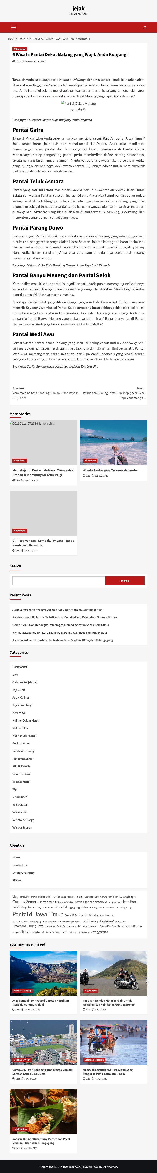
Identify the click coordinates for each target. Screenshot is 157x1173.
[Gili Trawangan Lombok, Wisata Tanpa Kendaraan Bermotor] (43, 513)
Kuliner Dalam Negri (25, 720)
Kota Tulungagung (68, 907)
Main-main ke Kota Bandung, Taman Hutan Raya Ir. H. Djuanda (68, 265)
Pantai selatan (49, 921)
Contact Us (19, 865)
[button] (13, 27)
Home (16, 857)
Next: (114, 393)
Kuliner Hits (20, 728)
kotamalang (34, 907)
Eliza (18, 61)
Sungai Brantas (133, 926)
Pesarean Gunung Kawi (27, 926)
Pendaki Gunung (23, 751)
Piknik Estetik (21, 766)
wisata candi (38, 932)
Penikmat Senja (22, 758)
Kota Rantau (48, 907)
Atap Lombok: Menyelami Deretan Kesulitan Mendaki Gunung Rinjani (57, 609)
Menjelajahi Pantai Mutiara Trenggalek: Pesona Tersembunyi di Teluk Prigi (43, 472)
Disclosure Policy (23, 872)
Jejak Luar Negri (22, 705)
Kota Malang (19, 907)
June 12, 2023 (101, 475)
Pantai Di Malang (73, 915)
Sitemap (17, 880)
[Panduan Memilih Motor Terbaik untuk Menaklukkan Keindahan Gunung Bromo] (114, 973)
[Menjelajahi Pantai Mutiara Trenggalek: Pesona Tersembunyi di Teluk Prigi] (43, 442)
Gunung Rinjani (127, 896)
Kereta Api (19, 712)
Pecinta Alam (21, 743)
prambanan (50, 926)
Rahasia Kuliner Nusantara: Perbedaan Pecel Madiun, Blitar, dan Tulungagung (62, 640)
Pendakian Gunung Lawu (113, 921)
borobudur (24, 896)
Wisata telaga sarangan (81, 932)
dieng (80, 896)
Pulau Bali (61, 926)
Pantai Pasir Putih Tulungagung (26, 921)
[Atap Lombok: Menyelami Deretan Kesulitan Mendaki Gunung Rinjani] (43, 973)
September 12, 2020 (35, 61)
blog (15, 896)
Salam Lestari (21, 774)
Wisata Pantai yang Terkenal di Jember (111, 470)
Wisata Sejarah (22, 827)
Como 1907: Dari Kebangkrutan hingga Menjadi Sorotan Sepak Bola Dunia (60, 625)
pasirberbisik (64, 921)
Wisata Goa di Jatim (57, 932)
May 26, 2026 (101, 1078)
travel (26, 931)
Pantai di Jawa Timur (37, 914)
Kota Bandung (115, 902)
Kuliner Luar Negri (24, 735)
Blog (15, 674)
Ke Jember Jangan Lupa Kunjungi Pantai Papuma (59, 120)
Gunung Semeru (25, 901)
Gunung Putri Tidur (109, 896)
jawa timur (47, 901)
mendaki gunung (123, 907)
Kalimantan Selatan (64, 902)
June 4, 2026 (30, 1078)
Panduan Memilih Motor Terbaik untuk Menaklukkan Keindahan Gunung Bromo (64, 617)
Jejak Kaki (18, 690)
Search (15, 566)
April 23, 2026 (30, 1148)
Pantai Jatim (92, 915)
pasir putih (76, 921)
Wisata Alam (20, 804)
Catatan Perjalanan (25, 682)
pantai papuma (107, 915)
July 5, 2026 (100, 1009)
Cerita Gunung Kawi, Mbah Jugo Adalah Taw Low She (62, 366)
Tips (15, 789)
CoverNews (91, 1166)
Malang (78, 79)
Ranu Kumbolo (90, 926)
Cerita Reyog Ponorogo (65, 896)
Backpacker (19, 667)
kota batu (130, 902)
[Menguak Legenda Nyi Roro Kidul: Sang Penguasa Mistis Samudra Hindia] (114, 1042)
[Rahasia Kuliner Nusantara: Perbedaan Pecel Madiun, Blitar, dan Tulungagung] (43, 1111)
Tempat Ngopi (21, 781)
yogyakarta (100, 932)
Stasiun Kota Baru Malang (112, 926)
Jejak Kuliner (20, 697)
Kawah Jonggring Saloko (91, 901)
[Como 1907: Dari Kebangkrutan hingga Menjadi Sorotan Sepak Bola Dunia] (43, 1042)
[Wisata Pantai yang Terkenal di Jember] (114, 442)
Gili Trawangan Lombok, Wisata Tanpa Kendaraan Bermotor (43, 543)
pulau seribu (74, 926)
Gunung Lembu (92, 896)
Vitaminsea (19, 49)
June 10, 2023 (31, 550)
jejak (78, 8)
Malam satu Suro (106, 907)
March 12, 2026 (31, 480)
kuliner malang (89, 907)
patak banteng (91, 921)
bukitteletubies (45, 896)
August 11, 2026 (31, 1009)
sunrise (16, 932)
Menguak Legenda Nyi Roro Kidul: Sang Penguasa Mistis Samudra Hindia (59, 632)
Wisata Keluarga (23, 820)
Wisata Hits (20, 812)
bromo (34, 896)
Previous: (45, 393)
